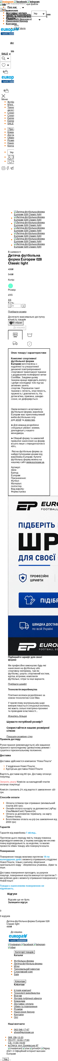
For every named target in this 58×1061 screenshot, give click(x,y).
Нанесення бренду (17, 21)
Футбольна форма (24, 961)
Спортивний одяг (23, 971)
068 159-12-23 (15, 1037)
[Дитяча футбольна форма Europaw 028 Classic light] (32, 212)
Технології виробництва (27, 993)
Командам (12, 10)
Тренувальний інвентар (27, 969)
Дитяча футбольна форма (28, 963)
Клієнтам (20, 981)
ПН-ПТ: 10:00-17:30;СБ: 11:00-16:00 (19, 1041)
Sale (16, 974)
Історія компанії (22, 990)
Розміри (10, 18)
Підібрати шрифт (17, 684)
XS (9, 300)
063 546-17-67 (21, 1029)
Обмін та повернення (18, 15)
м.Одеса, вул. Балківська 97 (23, 1045)
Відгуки (18, 995)
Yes (6, 1059)
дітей (18, 420)
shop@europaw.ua (24, 1032)
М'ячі (16, 966)
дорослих (30, 420)
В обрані (16, 323)
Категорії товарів (24, 952)
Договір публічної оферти (28, 998)
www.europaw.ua (35, 462)
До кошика (19, 327)
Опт (16, 1017)
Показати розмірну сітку (20, 736)
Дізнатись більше (17, 716)
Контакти (11, 23)
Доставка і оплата (16, 13)
